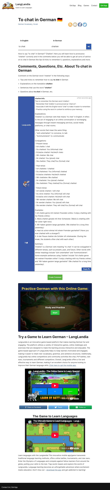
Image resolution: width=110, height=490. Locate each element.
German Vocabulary (25, 24)
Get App (73, 5)
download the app (53, 470)
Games (86, 5)
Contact (94, 5)
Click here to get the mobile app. (62, 365)
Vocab (35, 24)
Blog (79, 5)
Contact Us (6, 487)
